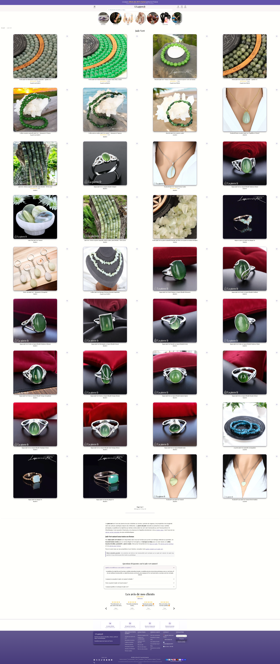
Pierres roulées (128, 650)
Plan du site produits (142, 649)
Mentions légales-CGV (143, 635)
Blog (151, 646)
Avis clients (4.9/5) (154, 641)
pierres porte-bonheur (167, 544)
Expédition (141, 659)
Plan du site (140, 644)
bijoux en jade (153, 544)
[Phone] (94, 662)
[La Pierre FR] (140, 7)
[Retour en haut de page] (140, 661)
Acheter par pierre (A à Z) (130, 637)
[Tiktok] (101, 659)
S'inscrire (181, 638)
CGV (146, 659)
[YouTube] (109, 659)
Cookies (158, 659)
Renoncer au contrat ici (155, 648)
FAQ (151, 639)
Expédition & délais (154, 637)
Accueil (3, 27)
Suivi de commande (155, 635)
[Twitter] (97, 659)
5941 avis (140, 598)
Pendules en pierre (129, 646)
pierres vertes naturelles (112, 532)
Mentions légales (152, 659)
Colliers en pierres (129, 642)
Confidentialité (131, 659)
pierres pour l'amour (115, 546)
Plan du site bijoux (142, 646)
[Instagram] (99, 659)
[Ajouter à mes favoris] (67, 36)
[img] (140, 597)
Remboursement (123, 659)
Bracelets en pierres (129, 640)
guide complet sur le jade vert (154, 549)
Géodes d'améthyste (130, 648)
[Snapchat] (106, 659)
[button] (94, 6)
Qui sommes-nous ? (155, 643)
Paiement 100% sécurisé (141, 641)
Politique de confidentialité (141, 638)
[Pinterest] (104, 659)
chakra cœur (159, 530)
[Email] (111, 659)
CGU (137, 659)
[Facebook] (94, 659)
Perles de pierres (129, 644)
